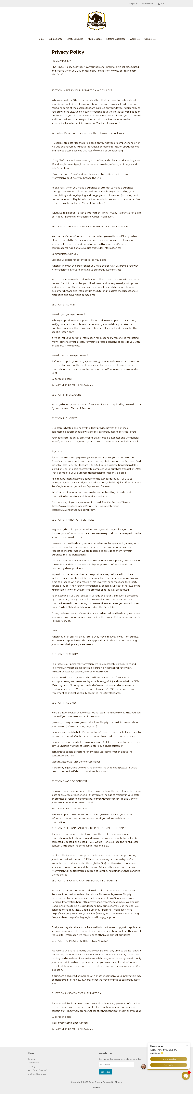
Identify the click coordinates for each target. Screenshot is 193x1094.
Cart (163, 3)
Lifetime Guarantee (115, 38)
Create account (146, 3)
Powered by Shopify (112, 1082)
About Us (135, 38)
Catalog (31, 1066)
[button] (186, 1076)
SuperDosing (95, 1082)
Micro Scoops (95, 38)
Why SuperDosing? (37, 1070)
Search (31, 1059)
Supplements (55, 38)
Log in (132, 3)
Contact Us (150, 38)
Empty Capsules (75, 38)
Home (41, 38)
